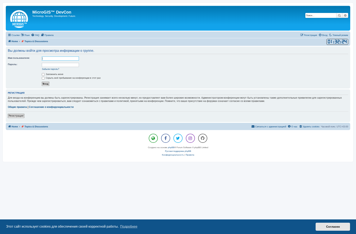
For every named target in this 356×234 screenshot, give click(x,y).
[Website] (153, 138)
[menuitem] (35, 35)
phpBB (171, 147)
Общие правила (17, 107)
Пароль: (12, 64)
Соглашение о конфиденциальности (51, 107)
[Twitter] (178, 138)
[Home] (19, 18)
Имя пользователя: (19, 58)
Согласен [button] (333, 226)
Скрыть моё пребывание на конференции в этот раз (73, 78)
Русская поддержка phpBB (178, 151)
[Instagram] (190, 138)
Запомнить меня (54, 74)
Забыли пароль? (50, 69)
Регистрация (16, 115)
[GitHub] (202, 138)
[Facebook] (165, 138)
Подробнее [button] (128, 226)
